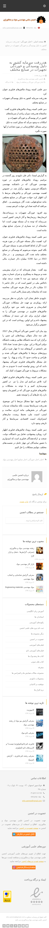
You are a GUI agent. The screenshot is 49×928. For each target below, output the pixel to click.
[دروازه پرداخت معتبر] (7, 901)
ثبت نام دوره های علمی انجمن (32, 628)
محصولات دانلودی (37, 678)
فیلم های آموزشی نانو (35, 650)
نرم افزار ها (39, 690)
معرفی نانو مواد (27, 733)
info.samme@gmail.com (32, 800)
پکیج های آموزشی (36, 622)
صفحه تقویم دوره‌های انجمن (32, 861)
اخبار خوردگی (38, 82)
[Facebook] (15, 925)
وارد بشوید (24, 501)
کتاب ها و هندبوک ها (36, 656)
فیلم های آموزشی (36, 645)
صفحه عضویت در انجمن (28, 828)
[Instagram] (23, 925)
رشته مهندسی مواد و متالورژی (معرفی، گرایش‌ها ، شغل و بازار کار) (21, 552)
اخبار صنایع (22, 459)
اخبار (42, 459)
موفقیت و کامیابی (36, 684)
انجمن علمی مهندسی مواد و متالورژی (30, 79)
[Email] (8, 925)
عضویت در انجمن (37, 639)
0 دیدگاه (8, 82)
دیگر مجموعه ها (37, 633)
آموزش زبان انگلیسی (35, 611)
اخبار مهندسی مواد (10, 459)
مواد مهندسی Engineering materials (19, 587)
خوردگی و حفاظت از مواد (24, 82)
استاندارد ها (39, 617)
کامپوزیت (30, 710)
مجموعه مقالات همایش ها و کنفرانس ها (28, 673)
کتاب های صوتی (37, 662)
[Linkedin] (19, 925)
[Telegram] (27, 925)
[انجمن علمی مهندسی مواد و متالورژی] (24, 23)
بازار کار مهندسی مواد (25, 564)
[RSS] (4, 925)
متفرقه (41, 667)
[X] (11, 925)
